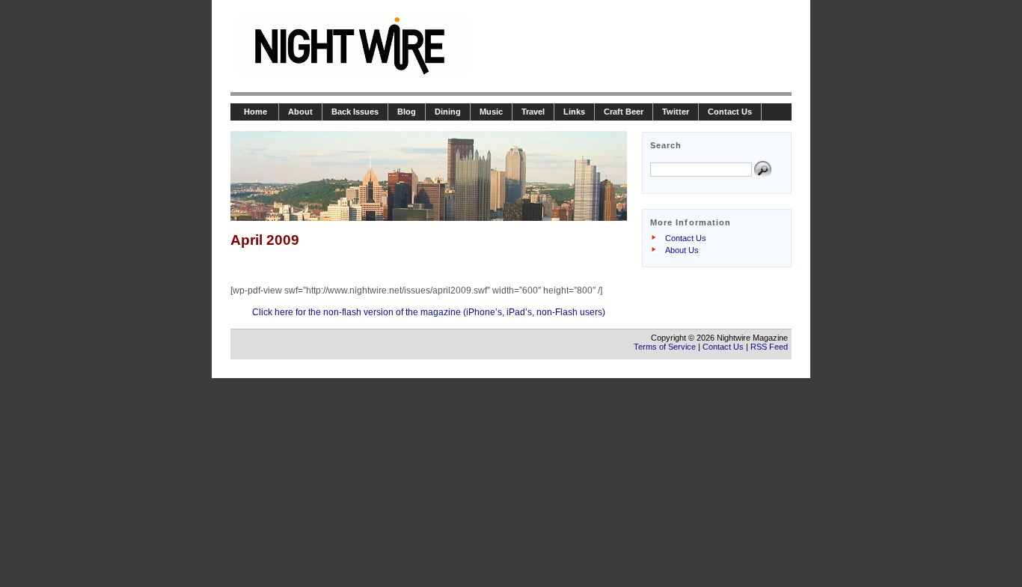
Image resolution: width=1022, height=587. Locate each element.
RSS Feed (769, 346)
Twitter (675, 111)
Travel (533, 111)
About (300, 111)
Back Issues (355, 111)
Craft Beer (623, 111)
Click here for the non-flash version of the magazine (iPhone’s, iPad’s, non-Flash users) (428, 312)
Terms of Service (665, 346)
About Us (682, 250)
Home (254, 111)
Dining (448, 111)
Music (491, 111)
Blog (406, 111)
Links (574, 111)
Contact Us (730, 111)
